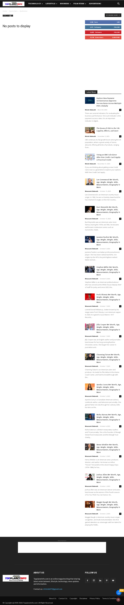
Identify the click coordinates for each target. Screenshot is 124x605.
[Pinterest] (106, 580)
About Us (52, 598)
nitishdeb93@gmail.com (52, 589)
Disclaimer (83, 598)
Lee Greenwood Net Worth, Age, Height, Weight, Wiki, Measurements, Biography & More (108, 183)
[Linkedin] (100, 580)
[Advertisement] (103, 65)
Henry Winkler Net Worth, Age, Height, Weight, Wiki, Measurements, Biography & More (108, 448)
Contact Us (63, 598)
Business (64, 3)
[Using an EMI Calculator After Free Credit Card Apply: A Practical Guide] (90, 157)
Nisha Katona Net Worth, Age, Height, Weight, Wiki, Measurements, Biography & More (109, 418)
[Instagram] (93, 580)
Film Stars (79, 3)
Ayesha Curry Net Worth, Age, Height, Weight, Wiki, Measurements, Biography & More (109, 388)
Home (5, 11)
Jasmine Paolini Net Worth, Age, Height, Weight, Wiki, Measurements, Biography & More (108, 241)
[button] (118, 4)
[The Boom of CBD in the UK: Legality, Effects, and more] (90, 130)
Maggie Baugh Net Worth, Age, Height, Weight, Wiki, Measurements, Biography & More (108, 506)
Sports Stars (13, 11)
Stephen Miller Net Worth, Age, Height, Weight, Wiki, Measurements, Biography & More (108, 271)
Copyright (73, 598)
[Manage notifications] (118, 600)
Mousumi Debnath (91, 191)
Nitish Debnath (90, 110)
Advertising (95, 3)
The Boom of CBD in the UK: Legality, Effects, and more (108, 130)
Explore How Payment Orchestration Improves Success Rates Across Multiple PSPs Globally (109, 102)
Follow (117, 27)
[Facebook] (87, 580)
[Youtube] (113, 580)
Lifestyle (50, 3)
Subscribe (116, 37)
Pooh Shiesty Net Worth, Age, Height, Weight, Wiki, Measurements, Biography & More (109, 298)
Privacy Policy (95, 598)
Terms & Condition (109, 598)
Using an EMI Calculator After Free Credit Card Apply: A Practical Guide (108, 157)
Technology (34, 3)
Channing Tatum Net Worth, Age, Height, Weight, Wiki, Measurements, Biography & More (108, 358)
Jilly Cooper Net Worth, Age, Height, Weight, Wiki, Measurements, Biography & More (108, 328)
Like (118, 22)
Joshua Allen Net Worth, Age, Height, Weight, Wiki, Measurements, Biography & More (109, 478)
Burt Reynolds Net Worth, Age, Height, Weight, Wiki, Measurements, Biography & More (108, 211)
